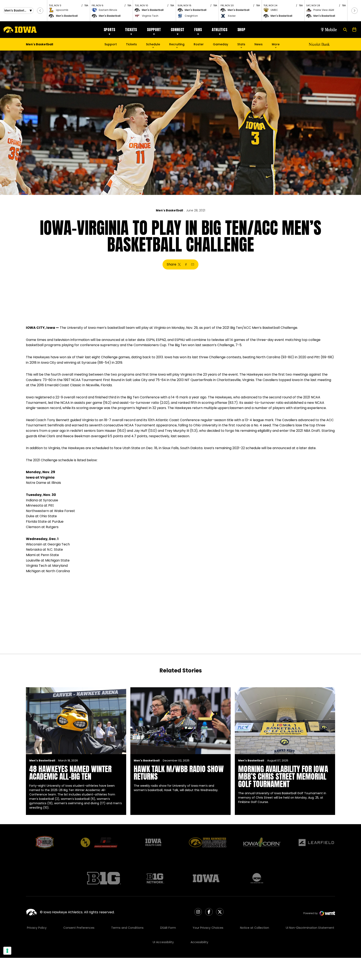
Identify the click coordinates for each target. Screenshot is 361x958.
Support (154, 29)
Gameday (220, 44)
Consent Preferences (78, 928)
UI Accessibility (163, 942)
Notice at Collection (254, 928)
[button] (40, 11)
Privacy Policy (37, 928)
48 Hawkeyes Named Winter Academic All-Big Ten (70, 772)
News (258, 44)
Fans (198, 29)
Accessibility (199, 942)
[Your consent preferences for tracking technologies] (7, 951)
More (276, 44)
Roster (199, 44)
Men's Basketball (169, 210)
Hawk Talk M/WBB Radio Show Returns (179, 772)
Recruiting (176, 44)
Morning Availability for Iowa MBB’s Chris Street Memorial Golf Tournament (283, 776)
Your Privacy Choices (208, 928)
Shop (241, 29)
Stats (241, 44)
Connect (177, 29)
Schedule (153, 44)
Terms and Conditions (127, 928)
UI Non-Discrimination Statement (310, 928)
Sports (109, 29)
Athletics (219, 29)
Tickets (131, 29)
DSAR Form (168, 928)
